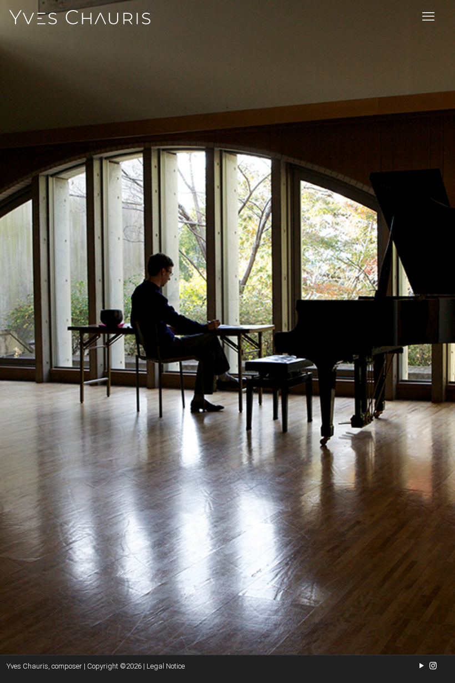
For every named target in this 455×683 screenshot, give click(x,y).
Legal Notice (165, 666)
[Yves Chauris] (80, 16)
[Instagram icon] (433, 666)
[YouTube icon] (421, 666)
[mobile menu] (428, 16)
